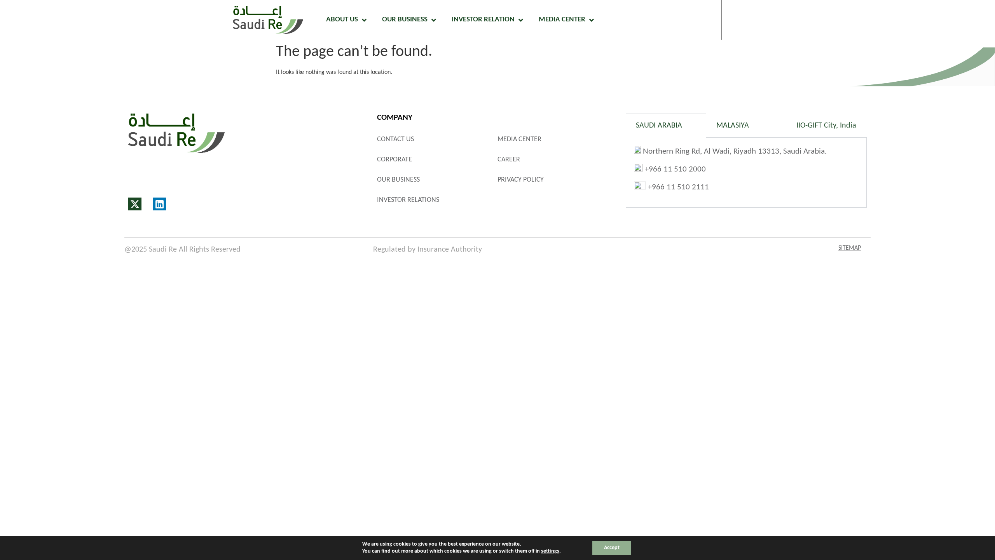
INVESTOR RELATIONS (408, 200)
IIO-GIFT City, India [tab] (826, 126)
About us (342, 19)
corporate (394, 159)
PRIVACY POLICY (521, 180)
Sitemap (849, 248)
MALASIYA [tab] (732, 126)
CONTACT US (395, 139)
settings (550, 551)
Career (509, 159)
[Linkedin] (159, 204)
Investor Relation (483, 19)
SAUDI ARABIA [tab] (659, 126)
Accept (612, 548)
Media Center (562, 19)
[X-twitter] (134, 204)
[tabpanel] (746, 172)
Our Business (405, 19)
